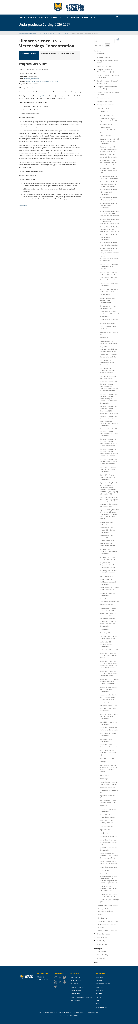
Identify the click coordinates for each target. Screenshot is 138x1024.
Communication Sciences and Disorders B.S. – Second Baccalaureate (109, 314)
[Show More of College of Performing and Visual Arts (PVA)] (94, 92)
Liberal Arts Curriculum (104, 66)
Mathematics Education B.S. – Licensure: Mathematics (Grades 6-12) (109, 655)
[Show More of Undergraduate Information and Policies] (94, 60)
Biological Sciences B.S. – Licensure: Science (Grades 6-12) (108, 170)
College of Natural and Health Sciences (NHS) (107, 88)
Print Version (101, 54)
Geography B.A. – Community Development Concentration (108, 551)
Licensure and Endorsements (108, 905)
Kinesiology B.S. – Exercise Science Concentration (108, 637)
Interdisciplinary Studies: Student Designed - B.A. (108, 609)
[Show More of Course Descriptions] (94, 933)
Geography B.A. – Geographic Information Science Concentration (108, 565)
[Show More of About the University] (94, 56)
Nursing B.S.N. (104, 762)
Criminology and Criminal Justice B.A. (108, 327)
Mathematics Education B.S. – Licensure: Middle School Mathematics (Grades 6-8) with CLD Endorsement (109, 664)
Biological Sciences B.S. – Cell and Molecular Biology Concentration (109, 141)
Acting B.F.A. (104, 112)
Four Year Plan (67, 53)
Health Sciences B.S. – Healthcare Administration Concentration (108, 582)
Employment (100, 987)
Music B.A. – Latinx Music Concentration (108, 709)
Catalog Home (101, 951)
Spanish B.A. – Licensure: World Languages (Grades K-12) (108, 842)
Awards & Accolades (78, 980)
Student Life (56, 18)
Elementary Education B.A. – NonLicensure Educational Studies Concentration (109, 461)
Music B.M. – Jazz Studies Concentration (108, 734)
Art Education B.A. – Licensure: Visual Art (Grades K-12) (109, 130)
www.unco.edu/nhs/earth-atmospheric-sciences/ (42, 81)
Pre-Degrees (102, 918)
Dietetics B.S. (104, 338)
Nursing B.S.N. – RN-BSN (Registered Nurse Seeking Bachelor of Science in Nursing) (109, 768)
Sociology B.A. (104, 833)
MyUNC (41, 96)
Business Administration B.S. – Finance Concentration (109, 199)
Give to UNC (100, 990)
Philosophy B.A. (105, 779)
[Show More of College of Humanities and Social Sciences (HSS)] (94, 75)
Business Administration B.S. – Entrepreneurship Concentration (109, 192)
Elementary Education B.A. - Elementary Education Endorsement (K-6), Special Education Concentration (109, 452)
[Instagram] (56, 977)
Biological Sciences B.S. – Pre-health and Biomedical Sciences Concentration (108, 162)
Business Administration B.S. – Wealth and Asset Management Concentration (109, 250)
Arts (66, 18)
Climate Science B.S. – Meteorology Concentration (108, 300)
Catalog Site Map (102, 955)
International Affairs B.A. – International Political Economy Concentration (108, 616)
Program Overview (28, 53)
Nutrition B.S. (104, 775)
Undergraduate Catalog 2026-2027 (27, 33)
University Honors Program (107, 930)
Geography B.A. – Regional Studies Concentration (108, 571)
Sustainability (75, 1000)
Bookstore (99, 977)
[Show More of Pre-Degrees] (96, 917)
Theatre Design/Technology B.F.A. (109, 901)
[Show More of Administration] (94, 937)
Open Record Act (101, 1007)
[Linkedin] (60, 982)
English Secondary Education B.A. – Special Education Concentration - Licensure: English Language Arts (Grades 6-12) (109, 514)
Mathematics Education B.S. (109, 650)
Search (108, 45)
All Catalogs (101, 958)
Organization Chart (77, 987)
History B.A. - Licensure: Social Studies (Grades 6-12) (109, 600)
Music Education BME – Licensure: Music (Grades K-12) (109, 752)
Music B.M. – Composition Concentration (108, 723)
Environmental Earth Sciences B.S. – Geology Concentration (107, 530)
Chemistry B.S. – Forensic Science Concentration (108, 273)
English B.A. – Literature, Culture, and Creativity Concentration (108, 469)
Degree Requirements (49, 53)
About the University (104, 57)
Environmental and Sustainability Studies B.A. (108, 544)
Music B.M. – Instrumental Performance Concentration (109, 729)
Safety (98, 1000)
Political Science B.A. (106, 826)
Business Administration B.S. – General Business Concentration (109, 205)
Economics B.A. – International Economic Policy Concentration (107, 370)
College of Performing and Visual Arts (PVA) (108, 93)
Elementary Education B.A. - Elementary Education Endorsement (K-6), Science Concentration (109, 432)
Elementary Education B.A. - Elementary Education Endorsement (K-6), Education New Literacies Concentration (109, 398)
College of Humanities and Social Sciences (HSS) (108, 76)
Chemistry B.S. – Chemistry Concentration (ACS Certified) (109, 266)
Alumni (85, 18)
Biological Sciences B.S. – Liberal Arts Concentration (108, 156)
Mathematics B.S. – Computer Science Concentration (106, 644)
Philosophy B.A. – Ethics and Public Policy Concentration (109, 783)
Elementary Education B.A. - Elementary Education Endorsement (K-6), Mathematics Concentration (109, 409)
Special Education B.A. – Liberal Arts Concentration (108, 862)
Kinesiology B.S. (105, 633)
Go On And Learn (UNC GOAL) (108, 921)
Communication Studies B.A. (109, 319)
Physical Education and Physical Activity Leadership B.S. (109, 790)
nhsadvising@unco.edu (31, 79)
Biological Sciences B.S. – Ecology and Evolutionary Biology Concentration (108, 149)
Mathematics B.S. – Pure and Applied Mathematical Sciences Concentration (109, 681)
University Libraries (103, 98)
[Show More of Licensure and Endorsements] (96, 905)
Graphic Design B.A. (106, 576)
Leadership (74, 984)
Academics (32, 18)
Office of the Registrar (103, 984)
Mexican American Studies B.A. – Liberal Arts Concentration (108, 689)
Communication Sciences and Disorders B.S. (108, 307)
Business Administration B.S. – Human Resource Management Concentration (109, 221)
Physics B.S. (103, 806)
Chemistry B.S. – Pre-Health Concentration (109, 284)
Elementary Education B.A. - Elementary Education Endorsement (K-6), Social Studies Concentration (109, 442)
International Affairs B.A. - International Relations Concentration (108, 623)
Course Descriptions (103, 934)
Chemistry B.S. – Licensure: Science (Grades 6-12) (109, 290)
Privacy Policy (42, 1012)
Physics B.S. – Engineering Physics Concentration (108, 816)
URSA (97, 1004)
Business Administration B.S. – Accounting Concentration (109, 177)
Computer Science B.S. (107, 323)
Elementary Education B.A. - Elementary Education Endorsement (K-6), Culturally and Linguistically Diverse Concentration (109, 386)
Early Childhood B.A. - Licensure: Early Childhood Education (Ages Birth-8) (108, 349)
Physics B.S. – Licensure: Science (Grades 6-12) (108, 821)
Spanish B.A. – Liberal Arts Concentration (108, 849)
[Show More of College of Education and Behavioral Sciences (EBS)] (94, 69)
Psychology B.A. (105, 830)
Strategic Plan (76, 990)
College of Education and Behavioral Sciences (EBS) (105, 71)
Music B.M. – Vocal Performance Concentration (109, 746)
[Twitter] (65, 977)
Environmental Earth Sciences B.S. (106, 523)
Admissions (44, 18)
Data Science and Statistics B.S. (109, 333)
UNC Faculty (101, 941)
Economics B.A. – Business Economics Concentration (108, 356)
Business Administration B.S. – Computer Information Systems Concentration (109, 184)
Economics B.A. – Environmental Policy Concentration (107, 362)
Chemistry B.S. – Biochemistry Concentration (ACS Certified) (109, 258)
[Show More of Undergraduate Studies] (94, 101)
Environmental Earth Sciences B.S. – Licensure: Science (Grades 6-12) (108, 538)
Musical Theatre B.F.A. (107, 758)
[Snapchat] (65, 982)
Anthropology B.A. (106, 124)
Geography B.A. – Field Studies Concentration (107, 558)
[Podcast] (56, 986)
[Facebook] (60, 977)
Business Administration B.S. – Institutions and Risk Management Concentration (109, 229)
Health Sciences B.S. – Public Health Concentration (109, 589)
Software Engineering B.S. (108, 836)
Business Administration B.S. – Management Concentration (109, 237)
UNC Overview (75, 977)
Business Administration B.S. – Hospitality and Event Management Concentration (109, 213)
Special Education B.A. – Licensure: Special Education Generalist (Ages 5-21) (109, 855)
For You (94, 18)
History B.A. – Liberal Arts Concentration (108, 594)
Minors (100, 914)
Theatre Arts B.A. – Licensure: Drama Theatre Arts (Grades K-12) (108, 888)
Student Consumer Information (81, 997)
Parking (98, 997)
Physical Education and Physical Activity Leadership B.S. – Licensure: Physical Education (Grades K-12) (109, 799)
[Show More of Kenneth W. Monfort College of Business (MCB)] (94, 80)
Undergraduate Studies (105, 101)
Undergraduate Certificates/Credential (105, 910)
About (22, 18)
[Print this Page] (118, 39)
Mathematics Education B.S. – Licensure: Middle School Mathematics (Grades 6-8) (109, 673)
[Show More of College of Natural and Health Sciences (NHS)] (94, 86)
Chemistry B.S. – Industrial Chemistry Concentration (108, 279)
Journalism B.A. (105, 629)
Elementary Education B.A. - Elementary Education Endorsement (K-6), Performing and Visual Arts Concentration (109, 421)
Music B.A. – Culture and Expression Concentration (108, 704)
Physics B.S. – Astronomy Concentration (108, 810)
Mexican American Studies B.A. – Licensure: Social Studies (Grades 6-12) (108, 697)
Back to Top (22, 205)
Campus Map (100, 980)
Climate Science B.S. (106, 295)
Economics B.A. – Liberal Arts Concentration (108, 377)
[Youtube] (56, 982)
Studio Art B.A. (105, 870)
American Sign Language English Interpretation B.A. (108, 120)
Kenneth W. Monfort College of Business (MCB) (107, 82)
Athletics (75, 18)
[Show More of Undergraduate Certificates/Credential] (96, 908)
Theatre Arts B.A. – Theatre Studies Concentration (109, 895)
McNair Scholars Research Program (107, 926)
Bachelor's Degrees (63, 33)
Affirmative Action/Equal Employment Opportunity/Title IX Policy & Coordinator (74, 1012)
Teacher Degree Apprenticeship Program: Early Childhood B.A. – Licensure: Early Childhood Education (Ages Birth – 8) (108, 878)
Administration (102, 937)
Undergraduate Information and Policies (108, 61)
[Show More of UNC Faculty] (94, 940)
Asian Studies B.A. (106, 135)
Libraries (99, 994)
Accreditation (75, 994)
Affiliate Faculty (102, 944)
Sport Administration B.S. (108, 867)
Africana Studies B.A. (106, 115)
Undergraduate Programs (47, 33)
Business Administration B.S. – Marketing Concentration (109, 244)
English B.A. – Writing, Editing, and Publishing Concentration (107, 477)
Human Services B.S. (106, 604)
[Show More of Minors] (96, 914)
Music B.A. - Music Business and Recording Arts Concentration (109, 716)
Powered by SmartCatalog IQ (69, 1015)
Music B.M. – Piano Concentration (106, 740)
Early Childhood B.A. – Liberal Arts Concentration (108, 342)
